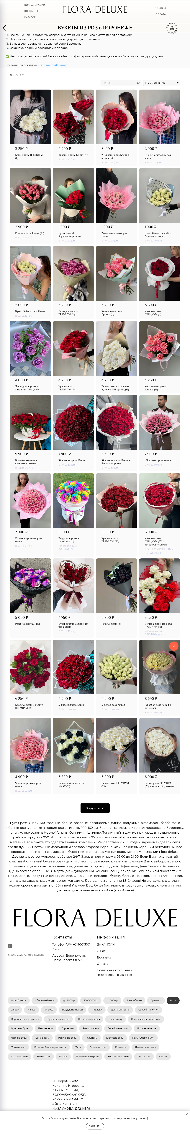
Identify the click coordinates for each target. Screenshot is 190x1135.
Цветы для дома (120, 1009)
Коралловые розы (118, 1056)
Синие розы (42, 1037)
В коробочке (134, 1000)
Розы (173, 1000)
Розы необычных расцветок (50, 1047)
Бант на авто (45, 1028)
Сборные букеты (44, 1000)
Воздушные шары (72, 1009)
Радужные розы (67, 1037)
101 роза (48, 1009)
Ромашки (120, 1047)
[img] (5, 28)
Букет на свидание (58, 1019)
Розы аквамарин (146, 1028)
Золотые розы (98, 1047)
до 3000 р (69, 1000)
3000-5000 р (90, 1000)
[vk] (10, 946)
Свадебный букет (148, 1009)
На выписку (115, 1019)
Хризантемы (18, 1047)
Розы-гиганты (91, 1028)
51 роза (31, 1009)
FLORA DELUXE (95, 11)
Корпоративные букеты (25, 1019)
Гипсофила (143, 1056)
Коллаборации (34, 5)
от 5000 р (112, 1000)
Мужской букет (20, 1028)
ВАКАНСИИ (106, 944)
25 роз (15, 1009)
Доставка (159, 8)
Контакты (31, 11)
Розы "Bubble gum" (143, 1037)
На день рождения (89, 1019)
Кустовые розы (114, 1037)
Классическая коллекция (145, 1019)
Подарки (97, 1009)
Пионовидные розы (87, 1056)
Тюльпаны (91, 1037)
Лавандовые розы (145, 1047)
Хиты (78, 1047)
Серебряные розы (118, 1028)
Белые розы (43, 1056)
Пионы (63, 1056)
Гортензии (68, 1028)
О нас (101, 951)
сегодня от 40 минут (53, 65)
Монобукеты (18, 1000)
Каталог (29, 17)
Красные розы (19, 1056)
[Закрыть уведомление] (187, 1114)
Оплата (161, 14)
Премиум (155, 1000)
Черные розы (19, 1037)
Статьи (163, 1056)
